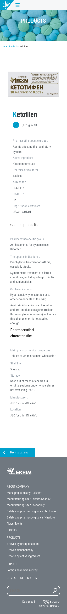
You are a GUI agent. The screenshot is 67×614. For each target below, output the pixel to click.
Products (13, 47)
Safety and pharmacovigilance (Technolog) (32, 511)
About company (18, 486)
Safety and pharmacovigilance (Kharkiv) (31, 517)
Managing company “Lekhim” (24, 493)
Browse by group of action (23, 544)
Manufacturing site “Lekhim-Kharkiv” (29, 499)
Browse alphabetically (20, 550)
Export (12, 564)
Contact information (22, 578)
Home (4, 47)
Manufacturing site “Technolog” (26, 505)
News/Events (15, 523)
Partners (12, 530)
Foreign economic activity (22, 570)
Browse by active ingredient (23, 556)
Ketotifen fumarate (24, 164)
